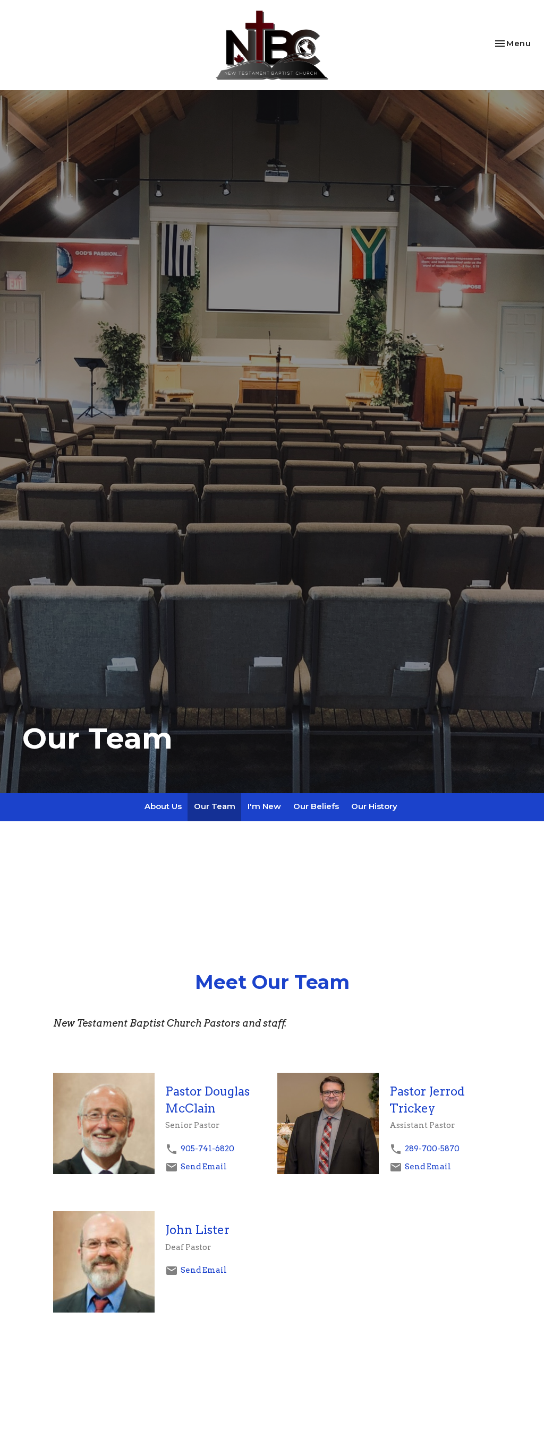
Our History (374, 806)
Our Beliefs (316, 806)
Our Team (214, 806)
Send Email (204, 1166)
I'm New (264, 806)
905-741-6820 (207, 1148)
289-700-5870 (432, 1148)
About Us (163, 806)
